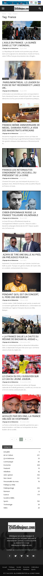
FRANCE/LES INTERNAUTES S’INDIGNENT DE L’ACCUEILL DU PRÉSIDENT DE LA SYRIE (19, 173)
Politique (5, 78)
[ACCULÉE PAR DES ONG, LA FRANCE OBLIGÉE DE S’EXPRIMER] (21, 403)
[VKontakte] (27, 556)
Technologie (6, 209)
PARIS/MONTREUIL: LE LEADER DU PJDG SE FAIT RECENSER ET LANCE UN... (21, 85)
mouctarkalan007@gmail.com (25, 550)
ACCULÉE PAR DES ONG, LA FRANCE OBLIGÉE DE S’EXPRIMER (21, 417)
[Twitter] (15, 556)
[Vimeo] (21, 556)
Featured (7, 468)
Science (6, 495)
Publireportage (9, 488)
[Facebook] (9, 556)
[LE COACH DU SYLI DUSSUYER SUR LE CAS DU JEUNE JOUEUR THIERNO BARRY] (21, 364)
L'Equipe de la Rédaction (10, 48)
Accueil (4, 567)
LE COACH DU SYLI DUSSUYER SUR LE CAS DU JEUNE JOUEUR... (20, 377)
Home (4, 14)
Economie (7, 465)
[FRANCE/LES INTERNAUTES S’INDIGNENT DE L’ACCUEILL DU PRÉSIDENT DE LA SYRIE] (21, 157)
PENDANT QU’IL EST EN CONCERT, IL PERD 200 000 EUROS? (20, 296)
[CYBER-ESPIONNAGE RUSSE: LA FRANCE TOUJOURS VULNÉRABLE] (21, 200)
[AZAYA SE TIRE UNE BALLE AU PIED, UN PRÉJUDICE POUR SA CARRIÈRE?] (21, 242)
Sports (5, 372)
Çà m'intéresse (9, 458)
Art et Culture (6, 291)
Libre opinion (8, 475)
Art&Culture (35, 567)
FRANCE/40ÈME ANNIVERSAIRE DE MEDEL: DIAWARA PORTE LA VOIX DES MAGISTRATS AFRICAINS (21, 128)
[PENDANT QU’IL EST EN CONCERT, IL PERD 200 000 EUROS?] (21, 282)
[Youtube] (33, 556)
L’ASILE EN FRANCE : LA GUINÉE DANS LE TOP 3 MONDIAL (19, 44)
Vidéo (5, 508)
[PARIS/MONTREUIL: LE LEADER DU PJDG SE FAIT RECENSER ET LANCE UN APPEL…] (21, 70)
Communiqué (8, 462)
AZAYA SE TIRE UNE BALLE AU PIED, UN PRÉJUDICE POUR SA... (21, 256)
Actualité (7, 452)
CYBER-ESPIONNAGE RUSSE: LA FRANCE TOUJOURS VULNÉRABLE (20, 214)
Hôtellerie (7, 472)
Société (5, 39)
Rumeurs (7, 491)
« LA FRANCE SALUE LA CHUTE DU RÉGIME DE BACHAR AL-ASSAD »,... (20, 338)
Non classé (7, 478)
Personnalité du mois (11, 481)
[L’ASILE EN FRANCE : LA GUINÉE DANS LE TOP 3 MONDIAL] (21, 30)
